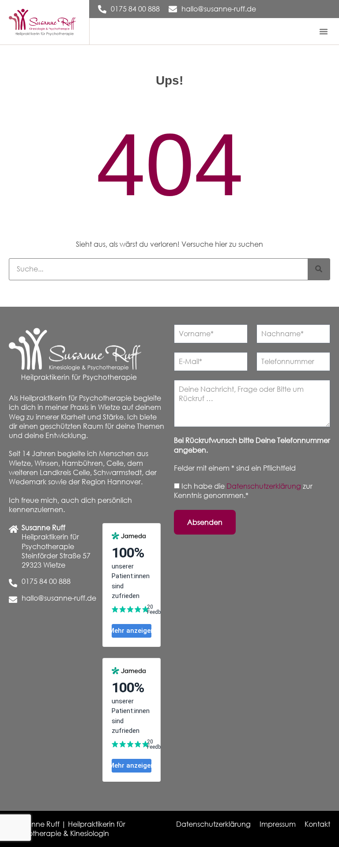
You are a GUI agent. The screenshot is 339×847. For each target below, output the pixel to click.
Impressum (278, 824)
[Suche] (319, 269)
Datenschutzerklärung (264, 486)
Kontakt (317, 824)
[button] (323, 31)
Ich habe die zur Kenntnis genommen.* (243, 491)
